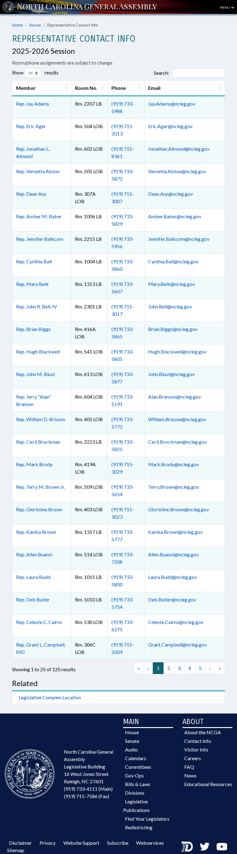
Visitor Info (196, 749)
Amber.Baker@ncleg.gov (174, 216)
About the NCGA (202, 732)
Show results (35, 72)
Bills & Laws (137, 784)
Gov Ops (134, 775)
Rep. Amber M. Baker (39, 216)
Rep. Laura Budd (33, 577)
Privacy (48, 843)
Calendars (135, 758)
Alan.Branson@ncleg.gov (174, 397)
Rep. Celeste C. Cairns (39, 622)
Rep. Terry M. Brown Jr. (40, 487)
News (190, 775)
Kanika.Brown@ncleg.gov (175, 532)
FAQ (189, 767)
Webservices (150, 843)
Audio (131, 749)
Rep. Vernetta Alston (38, 171)
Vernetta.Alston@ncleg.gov (177, 171)
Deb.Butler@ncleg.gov (172, 599)
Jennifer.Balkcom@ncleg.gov (179, 239)
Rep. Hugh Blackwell (38, 351)
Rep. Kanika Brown (36, 532)
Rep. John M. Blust (35, 374)
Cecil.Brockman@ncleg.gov (177, 442)
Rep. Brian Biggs (33, 329)
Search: (161, 73)
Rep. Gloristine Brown (39, 509)
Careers (192, 758)
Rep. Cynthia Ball (34, 261)
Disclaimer (20, 843)
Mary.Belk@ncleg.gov (171, 284)
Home (17, 25)
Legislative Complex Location (50, 697)
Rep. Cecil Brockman (38, 442)
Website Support (81, 843)
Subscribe (117, 843)
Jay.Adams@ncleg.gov (171, 104)
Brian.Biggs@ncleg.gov (173, 329)
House (35, 25)
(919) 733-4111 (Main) (88, 789)
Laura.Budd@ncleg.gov (172, 577)
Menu (225, 7)
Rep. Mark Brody (34, 464)
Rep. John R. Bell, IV (36, 306)
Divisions (134, 793)
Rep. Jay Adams (32, 104)
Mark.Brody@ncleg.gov (173, 464)
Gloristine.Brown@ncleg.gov (178, 509)
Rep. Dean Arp (31, 194)
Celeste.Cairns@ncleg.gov (175, 622)
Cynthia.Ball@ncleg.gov (173, 261)
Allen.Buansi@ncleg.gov (173, 554)
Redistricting (138, 827)
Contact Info (197, 741)
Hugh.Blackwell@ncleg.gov (177, 351)
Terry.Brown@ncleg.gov (173, 487)
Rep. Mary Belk (32, 284)
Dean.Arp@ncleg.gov (170, 194)
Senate (132, 741)
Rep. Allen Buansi (34, 554)
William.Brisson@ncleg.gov (177, 419)
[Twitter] (204, 846)
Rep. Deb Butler (33, 599)
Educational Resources (208, 784)
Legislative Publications (136, 805)
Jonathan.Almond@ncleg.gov (179, 149)
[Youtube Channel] (222, 846)
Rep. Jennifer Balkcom (39, 239)
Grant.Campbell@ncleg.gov (177, 644)
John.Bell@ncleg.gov (170, 306)
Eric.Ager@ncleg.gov (170, 126)
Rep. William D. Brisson (40, 419)
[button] (66, 88)
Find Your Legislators (147, 819)
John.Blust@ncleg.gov (171, 374)
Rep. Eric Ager (31, 126)
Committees (138, 767)
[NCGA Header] (87, 7)
